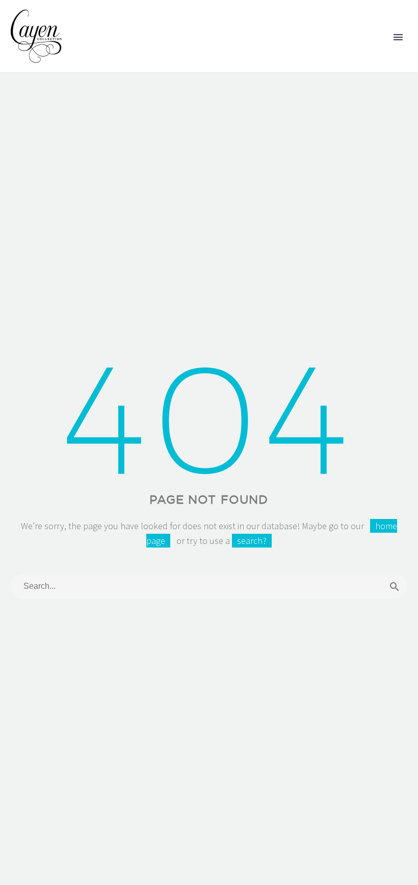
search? (252, 540)
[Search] (394, 586)
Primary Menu (398, 37)
